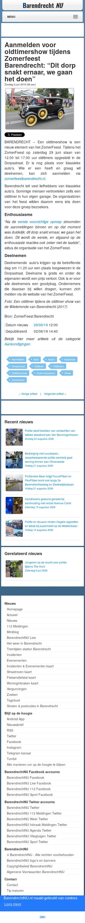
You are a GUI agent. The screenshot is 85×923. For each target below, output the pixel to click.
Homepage (15, 609)
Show (68, 373)
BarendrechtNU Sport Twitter (27, 841)
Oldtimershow (19, 373)
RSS (10, 730)
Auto (36, 359)
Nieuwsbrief (15, 724)
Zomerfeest (18, 380)
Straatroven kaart (19, 671)
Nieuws (12, 620)
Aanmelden (18, 359)
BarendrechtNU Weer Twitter (27, 819)
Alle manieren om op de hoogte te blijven (36, 764)
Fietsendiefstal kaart (21, 677)
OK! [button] (43, 917)
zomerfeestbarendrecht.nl (25, 178)
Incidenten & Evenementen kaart (30, 666)
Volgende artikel (54, 394)
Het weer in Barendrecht (24, 643)
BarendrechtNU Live (21, 637)
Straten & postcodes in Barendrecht (32, 706)
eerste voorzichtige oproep (40, 221)
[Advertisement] (46, 30)
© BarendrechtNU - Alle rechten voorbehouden (40, 854)
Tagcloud (13, 700)
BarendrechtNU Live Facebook (29, 783)
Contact (12, 884)
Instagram (14, 747)
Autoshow (69, 359)
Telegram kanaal (19, 753)
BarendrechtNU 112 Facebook (29, 789)
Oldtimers (58, 366)
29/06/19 (41, 324)
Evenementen (17, 660)
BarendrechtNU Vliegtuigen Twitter (31, 836)
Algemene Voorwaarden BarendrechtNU (35, 871)
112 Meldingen (17, 626)
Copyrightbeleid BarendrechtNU (29, 866)
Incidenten (14, 654)
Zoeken (12, 694)
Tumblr (12, 758)
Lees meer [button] (12, 904)
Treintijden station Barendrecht (29, 649)
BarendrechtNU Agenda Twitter (29, 830)
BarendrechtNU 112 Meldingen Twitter (34, 813)
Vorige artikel (29, 394)
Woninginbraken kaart (22, 683)
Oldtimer (39, 366)
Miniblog (13, 632)
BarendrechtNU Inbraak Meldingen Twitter (37, 824)
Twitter (11, 736)
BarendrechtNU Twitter (23, 807)
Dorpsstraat (18, 366)
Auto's (51, 359)
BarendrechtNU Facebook (25, 777)
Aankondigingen (17, 343)
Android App (15, 719)
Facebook (14, 741)
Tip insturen (15, 890)
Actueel (12, 614)
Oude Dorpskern (45, 373)
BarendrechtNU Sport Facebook (30, 794)
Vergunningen (17, 688)
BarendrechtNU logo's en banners (31, 860)
